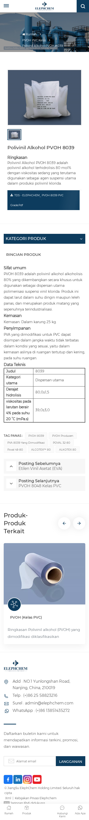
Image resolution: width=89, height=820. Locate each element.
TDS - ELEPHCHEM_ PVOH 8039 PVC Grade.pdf (37, 200)
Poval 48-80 (15, 449)
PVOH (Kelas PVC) (26, 617)
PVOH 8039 (36, 435)
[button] (64, 523)
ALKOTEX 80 (67, 449)
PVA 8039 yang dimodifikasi (26, 442)
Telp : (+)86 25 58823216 (35, 695)
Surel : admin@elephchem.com (43, 703)
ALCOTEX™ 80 (41, 449)
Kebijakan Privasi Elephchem (36, 798)
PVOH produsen (62, 435)
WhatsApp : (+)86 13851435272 (41, 710)
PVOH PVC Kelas (34, 40)
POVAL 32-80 (61, 442)
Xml (8, 798)
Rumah (31, 34)
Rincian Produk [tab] (23, 254)
